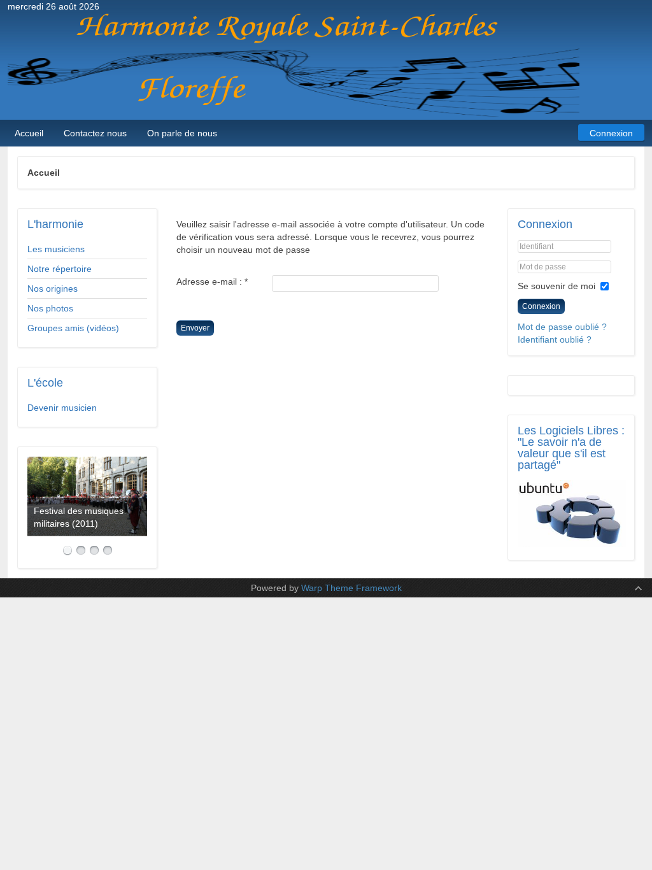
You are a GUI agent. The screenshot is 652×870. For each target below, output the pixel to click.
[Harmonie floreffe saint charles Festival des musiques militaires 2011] (87, 496)
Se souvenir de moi (556, 286)
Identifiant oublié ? (555, 339)
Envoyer (195, 328)
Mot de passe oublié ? (562, 327)
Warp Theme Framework (351, 588)
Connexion (541, 306)
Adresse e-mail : (212, 281)
